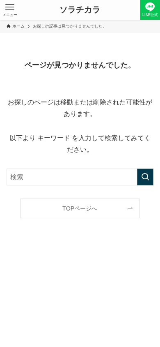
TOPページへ (79, 208)
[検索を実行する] (145, 177)
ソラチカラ (80, 10)
